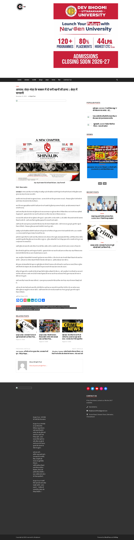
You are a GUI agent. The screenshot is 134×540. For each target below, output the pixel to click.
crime (17, 86)
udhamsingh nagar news (24, 308)
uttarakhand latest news (40, 308)
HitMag (115, 537)
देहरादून (40, 80)
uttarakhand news (55, 308)
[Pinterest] (88, 388)
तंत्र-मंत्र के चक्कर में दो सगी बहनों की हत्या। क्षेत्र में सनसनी (27, 309)
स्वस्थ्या (53, 80)
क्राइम (47, 80)
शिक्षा (59, 80)
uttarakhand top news (69, 308)
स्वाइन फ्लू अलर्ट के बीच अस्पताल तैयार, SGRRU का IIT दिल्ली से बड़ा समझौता (102, 217)
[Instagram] (101, 388)
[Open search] (117, 80)
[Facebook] (105, 388)
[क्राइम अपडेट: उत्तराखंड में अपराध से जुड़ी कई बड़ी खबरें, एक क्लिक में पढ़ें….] (26, 326)
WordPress (107, 537)
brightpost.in (26, 306)
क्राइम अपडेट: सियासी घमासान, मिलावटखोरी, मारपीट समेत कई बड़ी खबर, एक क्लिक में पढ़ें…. (48, 337)
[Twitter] (92, 388)
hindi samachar (51, 306)
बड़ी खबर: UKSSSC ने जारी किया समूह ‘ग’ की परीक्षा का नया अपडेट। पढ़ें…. (105, 109)
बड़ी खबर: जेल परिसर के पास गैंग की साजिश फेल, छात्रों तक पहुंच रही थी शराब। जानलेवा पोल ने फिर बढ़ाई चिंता (72, 337)
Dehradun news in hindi (38, 306)
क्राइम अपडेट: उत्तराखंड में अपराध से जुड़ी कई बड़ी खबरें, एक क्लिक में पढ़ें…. (26, 336)
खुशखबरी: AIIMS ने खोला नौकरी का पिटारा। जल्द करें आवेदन (104, 125)
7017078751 (93, 407)
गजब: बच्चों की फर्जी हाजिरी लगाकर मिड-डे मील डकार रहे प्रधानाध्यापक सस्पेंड (104, 117)
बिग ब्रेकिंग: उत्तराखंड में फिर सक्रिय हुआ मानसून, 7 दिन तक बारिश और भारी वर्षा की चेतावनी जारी (102, 168)
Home (19, 80)
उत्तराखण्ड (26, 80)
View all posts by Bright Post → (38, 365)
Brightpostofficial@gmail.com (98, 411)
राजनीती (34, 80)
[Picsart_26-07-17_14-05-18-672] (48, 180)
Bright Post (33, 96)
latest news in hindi (63, 306)
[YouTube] (97, 388)
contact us (68, 80)
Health (102, 213)
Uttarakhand (102, 164)
